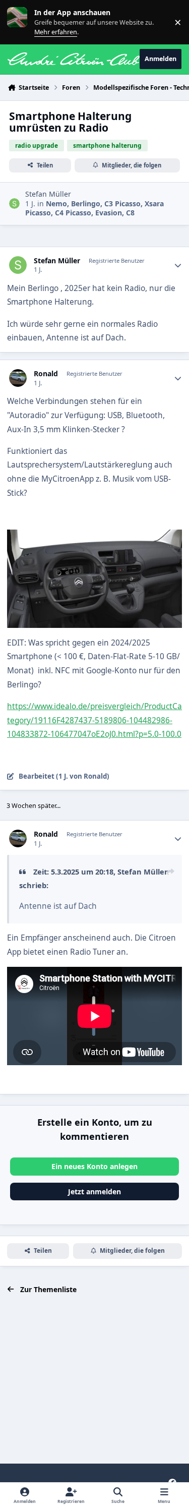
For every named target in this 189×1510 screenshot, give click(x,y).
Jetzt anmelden (94, 1191)
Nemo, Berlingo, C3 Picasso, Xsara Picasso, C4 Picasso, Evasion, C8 (94, 208)
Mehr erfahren (25, 22)
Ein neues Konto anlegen (94, 1166)
